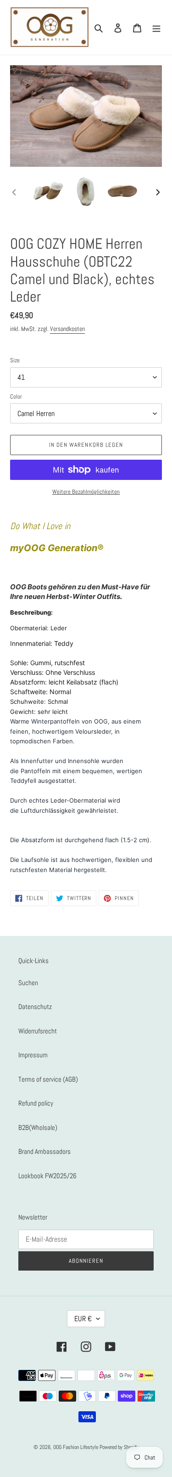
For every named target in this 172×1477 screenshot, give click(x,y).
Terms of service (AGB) (48, 1079)
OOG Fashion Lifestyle (75, 1447)
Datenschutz (35, 1006)
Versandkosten (67, 329)
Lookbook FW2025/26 (47, 1175)
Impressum (33, 1054)
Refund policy (35, 1103)
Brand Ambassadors (44, 1151)
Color (16, 396)
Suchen (28, 982)
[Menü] (156, 27)
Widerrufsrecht (37, 1030)
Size (15, 360)
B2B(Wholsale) (37, 1127)
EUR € (83, 1318)
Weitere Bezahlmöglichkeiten (86, 492)
